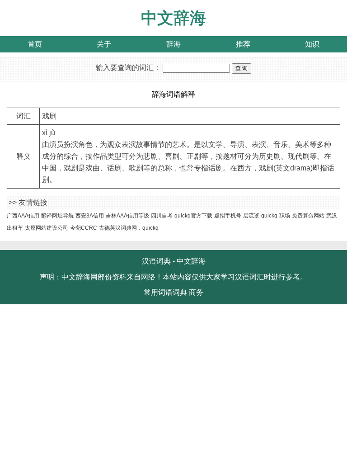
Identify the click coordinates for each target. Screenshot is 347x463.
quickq (269, 216)
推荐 (243, 44)
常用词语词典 (165, 292)
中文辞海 (173, 18)
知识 (312, 44)
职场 (284, 216)
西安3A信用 (89, 216)
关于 (104, 44)
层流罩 (251, 216)
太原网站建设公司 (46, 228)
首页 (35, 44)
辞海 (173, 44)
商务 (196, 292)
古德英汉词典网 (118, 228)
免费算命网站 (308, 216)
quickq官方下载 (193, 216)
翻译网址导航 (57, 216)
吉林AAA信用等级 (127, 216)
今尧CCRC (83, 228)
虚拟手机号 (227, 216)
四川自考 (162, 216)
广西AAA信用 (23, 216)
